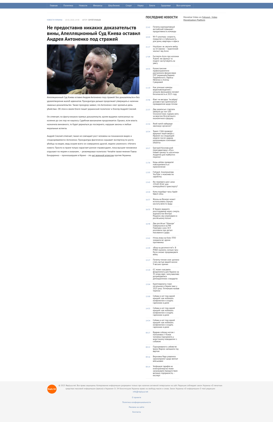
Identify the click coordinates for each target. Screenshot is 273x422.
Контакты (136, 412)
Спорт (129, 5)
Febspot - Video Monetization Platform (200, 19)
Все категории (183, 5)
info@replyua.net (140, 392)
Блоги (152, 5)
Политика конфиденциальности (136, 402)
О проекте (136, 397)
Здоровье (166, 5)
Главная (54, 5)
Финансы (97, 5)
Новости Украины (54, 20)
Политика (68, 5)
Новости (83, 5)
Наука (140, 5)
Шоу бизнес (114, 5)
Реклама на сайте (136, 407)
